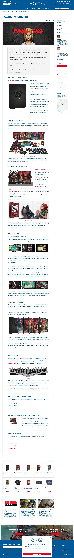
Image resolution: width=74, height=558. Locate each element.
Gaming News (18, 11)
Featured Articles (59, 20)
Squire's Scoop (7, 11)
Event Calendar (45, 8)
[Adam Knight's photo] (62, 36)
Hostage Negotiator (36, 420)
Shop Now (6, 3)
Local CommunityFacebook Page (17, 554)
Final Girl (37, 88)
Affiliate (63, 546)
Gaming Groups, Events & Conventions (61, 22)
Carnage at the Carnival (39, 186)
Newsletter (64, 550)
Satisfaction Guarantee (66, 549)
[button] (49, 20)
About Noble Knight (54, 545)
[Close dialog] (51, 537)
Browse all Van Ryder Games (13, 445)
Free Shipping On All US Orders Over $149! (64, 1)
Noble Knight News (13, 11)
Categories (28, 8)
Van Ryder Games (13, 80)
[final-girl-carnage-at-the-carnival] (20, 177)
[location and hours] (62, 104)
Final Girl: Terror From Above (40, 222)
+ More (58, 56)
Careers (63, 545)
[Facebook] (11, 554)
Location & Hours (36, 8)
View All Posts (59, 29)
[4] (21, 184)
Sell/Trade (15, 3)
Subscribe (37, 554)
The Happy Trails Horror (13, 194)
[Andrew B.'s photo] (62, 48)
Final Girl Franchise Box (34, 388)
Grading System (54, 549)
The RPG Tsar (59, 51)
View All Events (62, 90)
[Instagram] (7, 554)
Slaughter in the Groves (39, 169)
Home (3, 11)
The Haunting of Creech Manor (41, 177)
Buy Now (7, 491)
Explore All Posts (51, 496)
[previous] (9, 177)
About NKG (59, 3)
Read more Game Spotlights (13, 443)
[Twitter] (3, 554)
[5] (22, 184)
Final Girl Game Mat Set (15, 360)
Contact (67, 3)
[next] (31, 177)
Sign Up (62, 65)
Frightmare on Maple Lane (14, 191)
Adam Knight (59, 39)
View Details (49, 491)
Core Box (13, 223)
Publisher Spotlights (60, 28)
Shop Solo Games (11, 448)
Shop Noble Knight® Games (7, 1)
